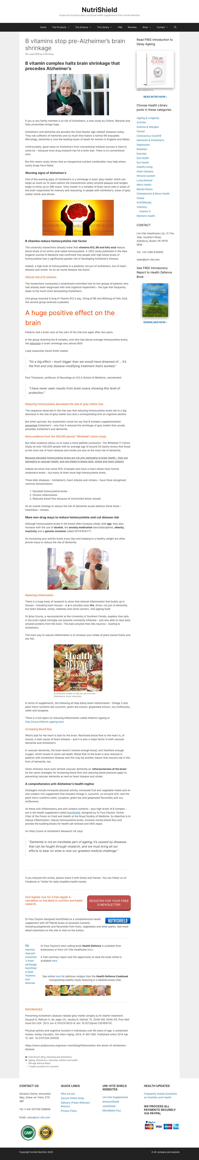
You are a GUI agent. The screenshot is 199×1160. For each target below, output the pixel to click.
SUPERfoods (144, 202)
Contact (161, 27)
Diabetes (142, 149)
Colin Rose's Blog (36, 1057)
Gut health (143, 162)
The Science (81, 27)
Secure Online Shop (72, 1098)
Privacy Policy (69, 1110)
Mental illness (145, 189)
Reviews (132, 27)
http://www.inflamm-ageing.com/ (44, 721)
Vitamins (142, 207)
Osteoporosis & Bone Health (153, 193)
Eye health (143, 158)
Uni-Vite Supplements (115, 1097)
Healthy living (144, 166)
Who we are (68, 1093)
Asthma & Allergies (148, 126)
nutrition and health (68, 1060)
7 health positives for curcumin (43, 1066)
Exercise (141, 153)
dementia (53, 1060)
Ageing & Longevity (148, 118)
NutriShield (99, 10)
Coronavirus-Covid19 (149, 135)
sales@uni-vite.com (38, 1117)
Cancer (141, 131)
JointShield (108, 1106)
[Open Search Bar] (175, 27)
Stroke (140, 198)
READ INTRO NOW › (155, 96)
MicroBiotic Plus (111, 1110)
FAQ (120, 27)
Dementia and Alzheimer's (59, 1057)
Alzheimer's (41, 1060)
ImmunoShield (110, 1101)
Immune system (146, 175)
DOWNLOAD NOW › (155, 322)
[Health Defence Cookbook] (78, 989)
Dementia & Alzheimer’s (150, 140)
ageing (31, 1060)
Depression (143, 144)
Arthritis (141, 122)
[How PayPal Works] (162, 1130)
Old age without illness (39, 1063)
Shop (145, 27)
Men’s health (144, 184)
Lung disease (144, 180)
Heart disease (145, 171)
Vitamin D (144, 211)
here (90, 949)
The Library (103, 27)
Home (43, 27)
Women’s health (146, 215)
